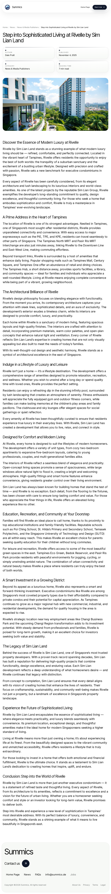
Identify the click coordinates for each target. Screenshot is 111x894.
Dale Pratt (10, 55)
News (12, 27)
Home (5, 27)
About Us (76, 885)
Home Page (13, 874)
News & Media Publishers (28, 27)
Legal (103, 885)
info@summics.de (55, 874)
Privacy (86, 885)
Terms (95, 885)
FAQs (38, 874)
